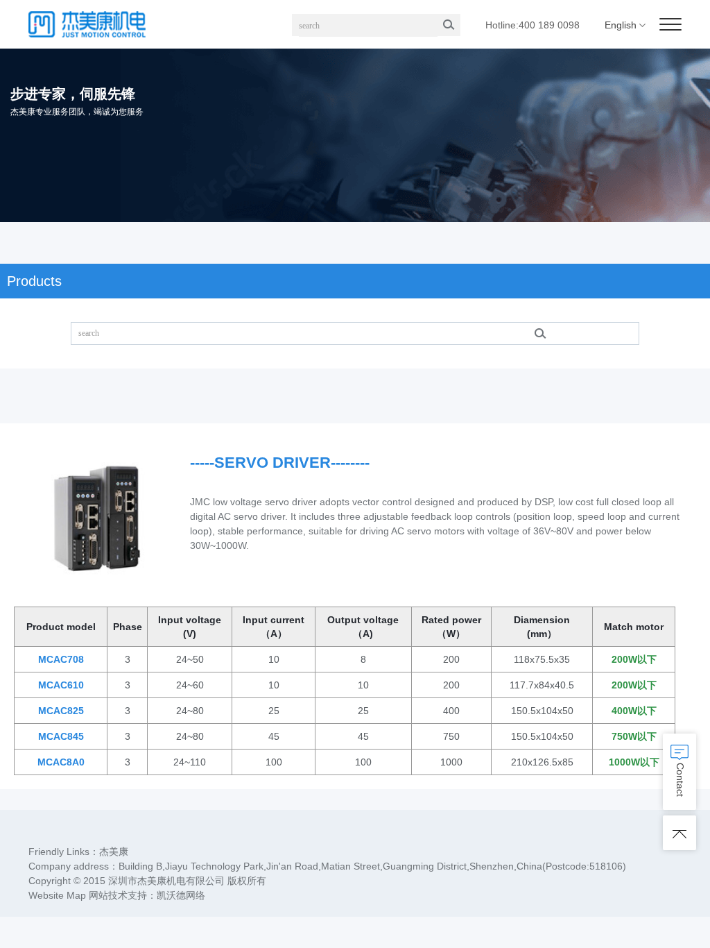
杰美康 (113, 851)
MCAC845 (61, 736)
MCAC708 (61, 659)
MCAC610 (61, 685)
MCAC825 (61, 710)
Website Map (57, 895)
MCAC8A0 (61, 762)
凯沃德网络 (181, 895)
